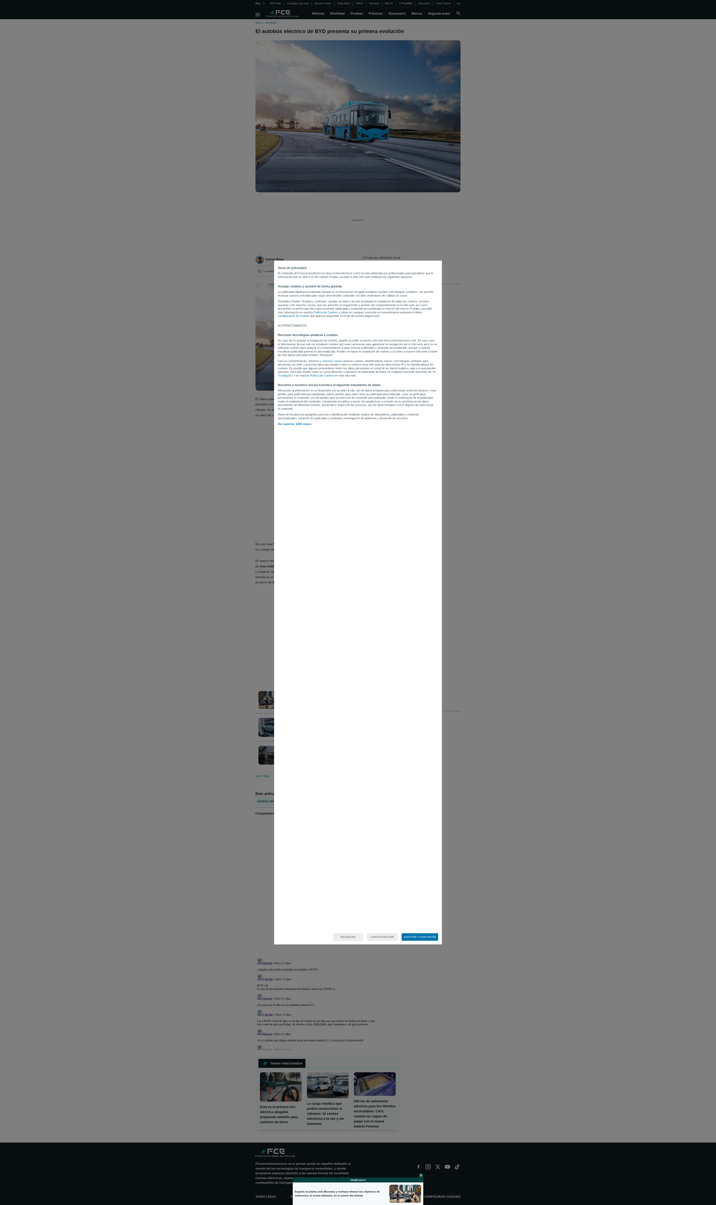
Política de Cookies (325, 312)
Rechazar (347, 936)
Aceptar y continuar (420, 936)
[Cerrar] (421, 1175)
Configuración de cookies (294, 315)
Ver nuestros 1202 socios (294, 424)
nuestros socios (332, 361)
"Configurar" (285, 375)
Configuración (382, 936)
